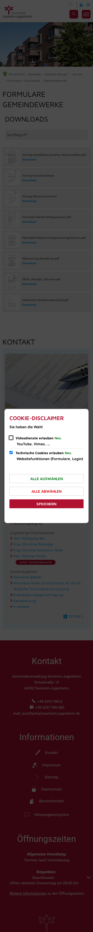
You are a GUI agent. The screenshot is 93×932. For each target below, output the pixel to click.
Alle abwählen (46, 491)
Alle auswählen (46, 479)
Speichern (46, 504)
